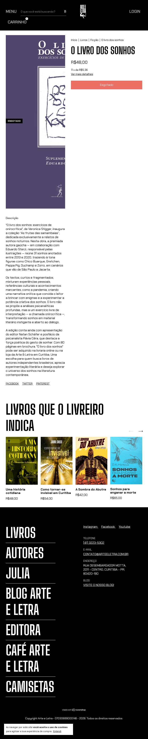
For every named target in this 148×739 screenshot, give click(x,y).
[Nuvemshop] (74, 710)
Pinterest (43, 383)
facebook (108, 527)
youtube (124, 527)
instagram (90, 527)
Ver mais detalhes (82, 74)
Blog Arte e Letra (28, 601)
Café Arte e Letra (28, 658)
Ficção (94, 40)
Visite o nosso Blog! (98, 585)
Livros (83, 40)
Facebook (12, 383)
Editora (23, 630)
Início (74, 40)
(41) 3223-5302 (93, 543)
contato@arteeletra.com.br (105, 554)
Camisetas (30, 687)
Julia (18, 573)
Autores (25, 553)
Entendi (57, 731)
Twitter (27, 383)
